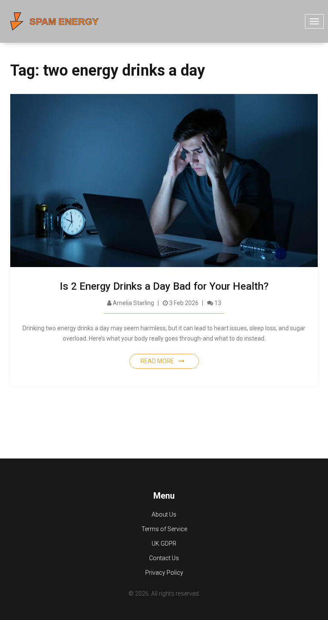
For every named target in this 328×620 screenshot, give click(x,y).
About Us (164, 514)
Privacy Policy (164, 572)
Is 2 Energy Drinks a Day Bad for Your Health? (164, 286)
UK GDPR (164, 543)
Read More (158, 361)
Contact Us (164, 558)
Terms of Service (164, 529)
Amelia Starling (132, 303)
